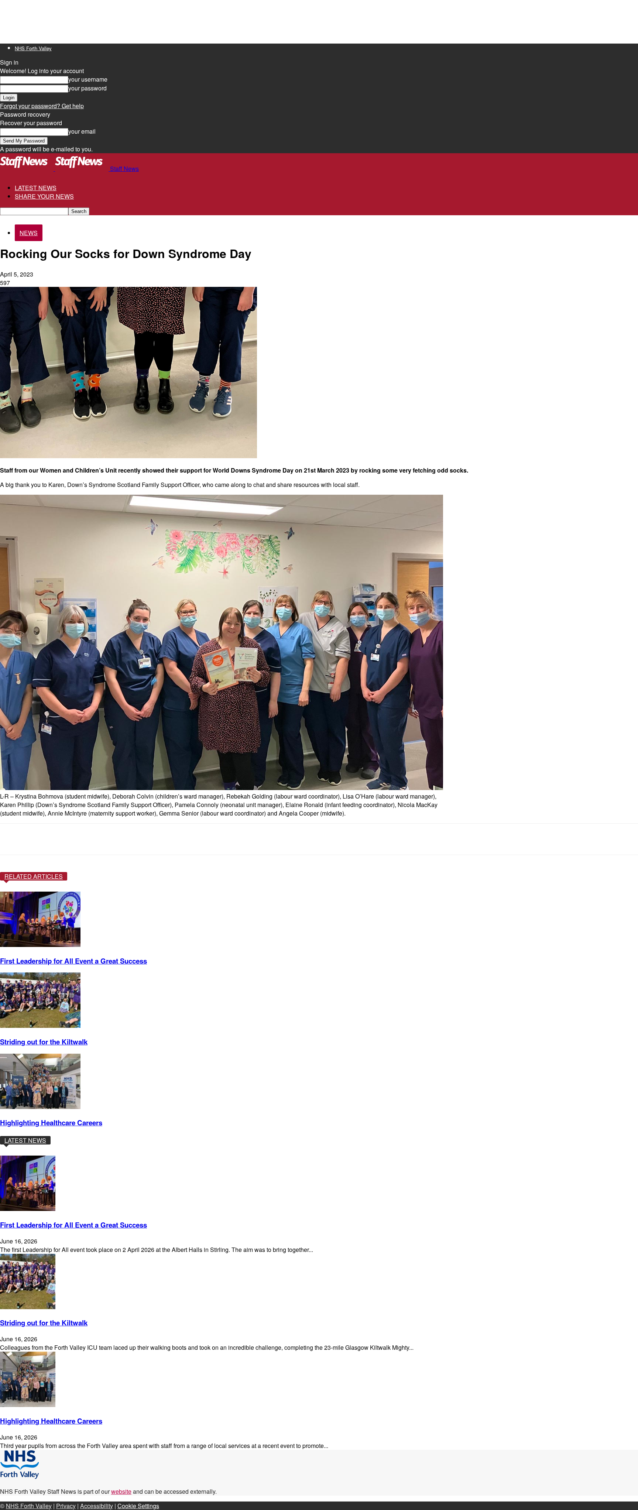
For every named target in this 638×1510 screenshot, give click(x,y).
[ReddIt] (173, 839)
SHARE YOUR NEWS (44, 196)
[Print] (225, 839)
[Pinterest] (119, 839)
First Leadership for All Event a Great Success (73, 961)
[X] (93, 839)
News (29, 233)
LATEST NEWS (35, 187)
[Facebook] (66, 839)
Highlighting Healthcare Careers (51, 1123)
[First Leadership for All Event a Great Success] (40, 944)
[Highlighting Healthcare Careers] (40, 1106)
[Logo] (27, 168)
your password (87, 88)
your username (87, 79)
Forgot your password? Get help (42, 106)
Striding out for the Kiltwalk (44, 1042)
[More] (252, 839)
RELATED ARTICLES (33, 876)
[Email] (199, 839)
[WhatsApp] (146, 839)
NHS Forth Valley (33, 48)
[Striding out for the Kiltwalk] (40, 1025)
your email (82, 131)
